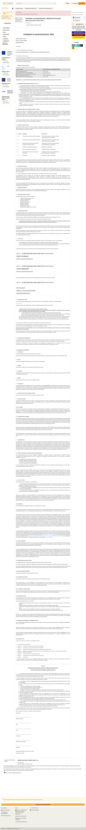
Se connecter (4, 807)
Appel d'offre (20, 8)
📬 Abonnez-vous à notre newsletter (20, 819)
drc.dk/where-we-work (48, 534)
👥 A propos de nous (5, 810)
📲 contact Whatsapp (34, 810)
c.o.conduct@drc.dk (49, 537)
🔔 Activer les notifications (21, 821)
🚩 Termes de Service (5, 815)
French (3, 8)
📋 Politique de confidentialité (4, 813)
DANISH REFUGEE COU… (31, 8)
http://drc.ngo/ (28, 22)
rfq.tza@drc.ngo (19, 303)
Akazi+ (16, 807)
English (7, 8)
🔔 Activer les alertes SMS (20, 816)
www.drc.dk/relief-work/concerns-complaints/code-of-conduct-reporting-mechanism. (45, 535)
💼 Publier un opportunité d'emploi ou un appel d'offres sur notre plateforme (21, 812)
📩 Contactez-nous (34, 807)
